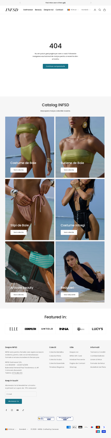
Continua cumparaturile (55, 66)
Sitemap (73, 367)
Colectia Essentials (56, 363)
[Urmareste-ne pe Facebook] (6, 410)
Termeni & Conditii (97, 352)
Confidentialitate (97, 356)
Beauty (38, 10)
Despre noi (48, 10)
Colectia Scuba (55, 359)
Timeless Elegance (56, 367)
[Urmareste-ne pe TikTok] (23, 410)
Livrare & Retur (96, 359)
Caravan (55, 429)
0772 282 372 (17, 373)
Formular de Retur (97, 363)
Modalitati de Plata (98, 367)
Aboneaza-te (13, 401)
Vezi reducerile (69, 295)
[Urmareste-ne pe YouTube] (17, 410)
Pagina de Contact (77, 363)
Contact (59, 10)
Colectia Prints (55, 356)
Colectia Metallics (56, 352)
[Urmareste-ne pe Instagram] (12, 410)
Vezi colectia (19, 170)
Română (85, 10)
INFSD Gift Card (76, 356)
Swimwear (28, 10)
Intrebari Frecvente (77, 359)
